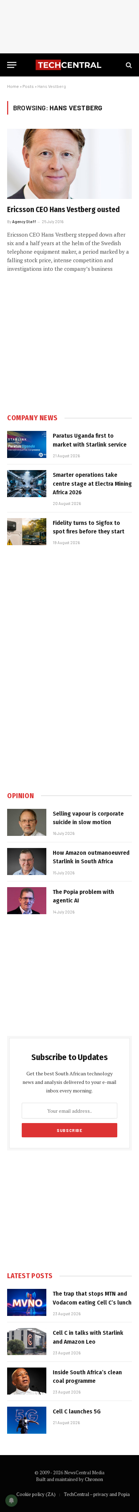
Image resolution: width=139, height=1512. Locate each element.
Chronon (94, 1479)
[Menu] (11, 65)
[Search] (128, 65)
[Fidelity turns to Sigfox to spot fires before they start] (26, 531)
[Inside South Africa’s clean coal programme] (26, 1381)
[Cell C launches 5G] (26, 1420)
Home (13, 86)
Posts (28, 86)
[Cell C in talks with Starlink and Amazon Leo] (26, 1341)
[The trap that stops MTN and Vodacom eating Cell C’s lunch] (26, 1302)
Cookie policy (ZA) (36, 1494)
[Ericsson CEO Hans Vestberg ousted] (69, 164)
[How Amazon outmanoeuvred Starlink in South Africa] (26, 861)
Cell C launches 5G (77, 1411)
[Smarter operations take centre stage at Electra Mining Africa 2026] (26, 483)
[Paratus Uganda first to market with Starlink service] (26, 444)
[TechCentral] (69, 65)
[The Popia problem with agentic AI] (26, 900)
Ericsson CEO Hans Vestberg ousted (63, 209)
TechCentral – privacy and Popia (97, 1494)
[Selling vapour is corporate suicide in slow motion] (26, 822)
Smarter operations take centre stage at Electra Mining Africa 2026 (92, 483)
